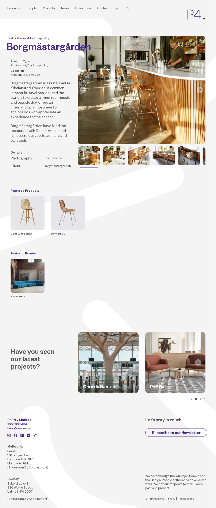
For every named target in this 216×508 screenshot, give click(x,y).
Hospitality (41, 38)
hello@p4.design (19, 429)
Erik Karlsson (53, 158)
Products (13, 8)
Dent (40, 131)
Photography (21, 159)
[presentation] (85, 362)
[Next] (200, 90)
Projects (49, 8)
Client (15, 167)
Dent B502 (58, 234)
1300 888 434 (17, 425)
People (32, 8)
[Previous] (83, 90)
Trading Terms (185, 499)
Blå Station (18, 296)
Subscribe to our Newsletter (176, 433)
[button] (192, 399)
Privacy (171, 499)
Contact (103, 8)
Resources (83, 8)
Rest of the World (19, 38)
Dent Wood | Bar (21, 234)
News (65, 8)
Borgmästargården (26, 84)
